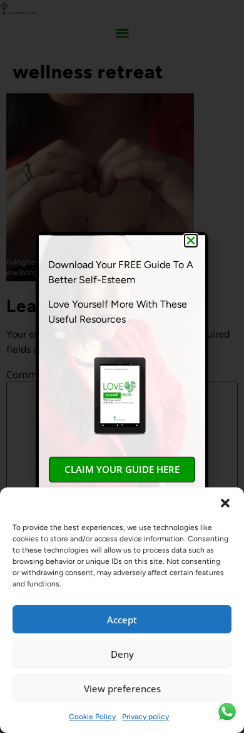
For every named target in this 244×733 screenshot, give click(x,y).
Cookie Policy (92, 716)
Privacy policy (145, 716)
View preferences (122, 688)
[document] (122, 366)
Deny (122, 654)
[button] (225, 503)
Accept (122, 619)
